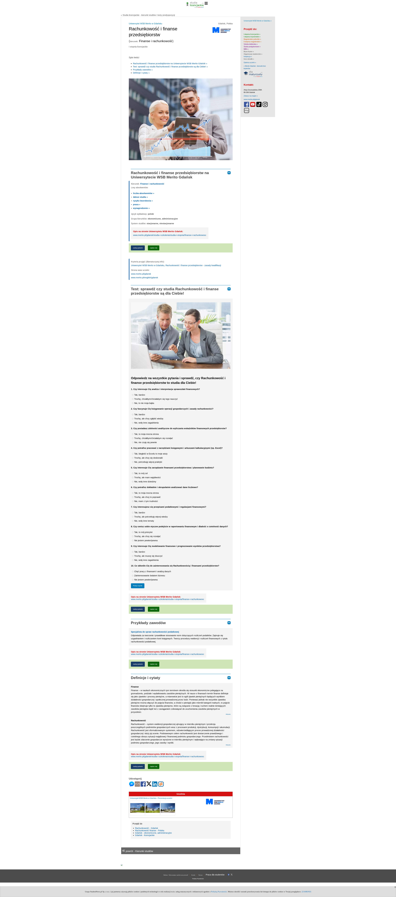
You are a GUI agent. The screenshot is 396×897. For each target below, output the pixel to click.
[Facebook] (143, 785)
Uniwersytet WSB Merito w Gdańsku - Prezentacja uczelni (151, 798)
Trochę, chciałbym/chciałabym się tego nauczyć (156, 399)
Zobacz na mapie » (251, 96)
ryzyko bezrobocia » (143, 201)
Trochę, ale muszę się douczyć (148, 556)
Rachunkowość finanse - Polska (149, 830)
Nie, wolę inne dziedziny (145, 481)
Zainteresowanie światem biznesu (149, 575)
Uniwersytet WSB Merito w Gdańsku (145, 23)
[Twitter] (148, 785)
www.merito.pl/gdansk (141, 274)
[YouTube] (253, 106)
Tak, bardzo (139, 395)
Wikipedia (228, 714)
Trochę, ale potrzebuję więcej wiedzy (151, 517)
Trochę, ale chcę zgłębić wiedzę (148, 418)
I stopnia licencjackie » (252, 34)
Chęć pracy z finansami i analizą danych (152, 571)
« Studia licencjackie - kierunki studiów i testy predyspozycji (148, 15)
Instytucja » (248, 56)
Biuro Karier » (249, 51)
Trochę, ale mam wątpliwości (147, 477)
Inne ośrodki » (249, 59)
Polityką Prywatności (219, 892)
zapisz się (153, 248)
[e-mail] (137, 785)
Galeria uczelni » (250, 62)
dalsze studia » (140, 197)
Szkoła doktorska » (251, 44)
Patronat (200, 875)
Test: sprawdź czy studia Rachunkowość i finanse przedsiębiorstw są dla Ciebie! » (170, 66)
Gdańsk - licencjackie (144, 835)
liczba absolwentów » (143, 193)
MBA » (246, 49)
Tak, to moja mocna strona (146, 434)
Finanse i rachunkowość (152, 184)
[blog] (246, 112)
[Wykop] (161, 785)
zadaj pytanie (138, 248)
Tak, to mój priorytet (143, 532)
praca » (136, 204)
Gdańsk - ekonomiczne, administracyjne (153, 833)
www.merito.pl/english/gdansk (144, 277)
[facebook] (246, 106)
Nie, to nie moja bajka (144, 403)
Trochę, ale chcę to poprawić (147, 497)
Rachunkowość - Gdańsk (146, 828)
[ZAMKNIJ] (306, 892)
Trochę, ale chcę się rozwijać (147, 536)
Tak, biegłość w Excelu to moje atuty (150, 454)
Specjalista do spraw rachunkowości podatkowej (155, 632)
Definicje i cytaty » (141, 73)
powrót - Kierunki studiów (137, 850)
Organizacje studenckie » (253, 54)
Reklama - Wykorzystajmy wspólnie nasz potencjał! (176, 875)
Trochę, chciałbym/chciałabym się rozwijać (153, 438)
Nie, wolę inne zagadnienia (146, 423)
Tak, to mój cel (141, 473)
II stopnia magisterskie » (252, 42)
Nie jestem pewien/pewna (146, 540)
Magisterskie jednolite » (252, 39)
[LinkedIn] (154, 785)
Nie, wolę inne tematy (144, 521)
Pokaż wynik (137, 586)
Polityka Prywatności (198, 878)
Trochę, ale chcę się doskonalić (148, 458)
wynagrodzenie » (141, 208)
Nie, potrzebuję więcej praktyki (148, 462)
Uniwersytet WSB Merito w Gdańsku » (258, 21)
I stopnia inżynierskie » (252, 37)
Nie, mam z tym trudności (146, 501)
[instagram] (265, 106)
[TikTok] (259, 106)
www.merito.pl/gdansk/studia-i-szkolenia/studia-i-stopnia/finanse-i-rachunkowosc (169, 235)
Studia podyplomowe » (252, 46)
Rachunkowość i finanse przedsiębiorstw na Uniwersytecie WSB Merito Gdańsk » (170, 63)
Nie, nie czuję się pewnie (145, 442)
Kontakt (193, 875)
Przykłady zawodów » (143, 70)
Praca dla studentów (215, 875)
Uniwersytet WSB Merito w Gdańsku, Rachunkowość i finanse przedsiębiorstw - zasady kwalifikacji (176, 265)
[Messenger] (131, 785)
